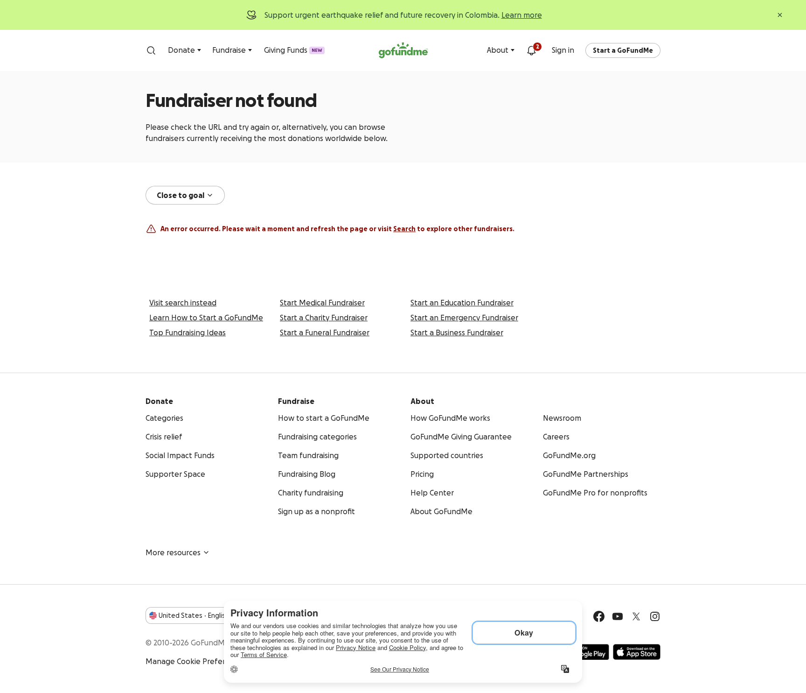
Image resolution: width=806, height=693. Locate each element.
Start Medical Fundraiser (322, 302)
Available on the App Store (636, 652)
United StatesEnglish (194, 615)
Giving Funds (293, 50)
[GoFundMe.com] (403, 50)
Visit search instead (182, 302)
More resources (173, 552)
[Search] (151, 50)
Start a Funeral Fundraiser (324, 332)
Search (404, 229)
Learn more (521, 15)
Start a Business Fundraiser (456, 332)
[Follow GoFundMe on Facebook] (599, 616)
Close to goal (180, 195)
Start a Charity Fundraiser (324, 317)
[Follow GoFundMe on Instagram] (655, 616)
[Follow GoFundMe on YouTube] (617, 616)
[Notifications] (531, 50)
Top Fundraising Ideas (187, 332)
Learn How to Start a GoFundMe (206, 317)
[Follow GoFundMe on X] (636, 616)
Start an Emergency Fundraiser (464, 317)
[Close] (779, 14)
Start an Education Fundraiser (462, 302)
